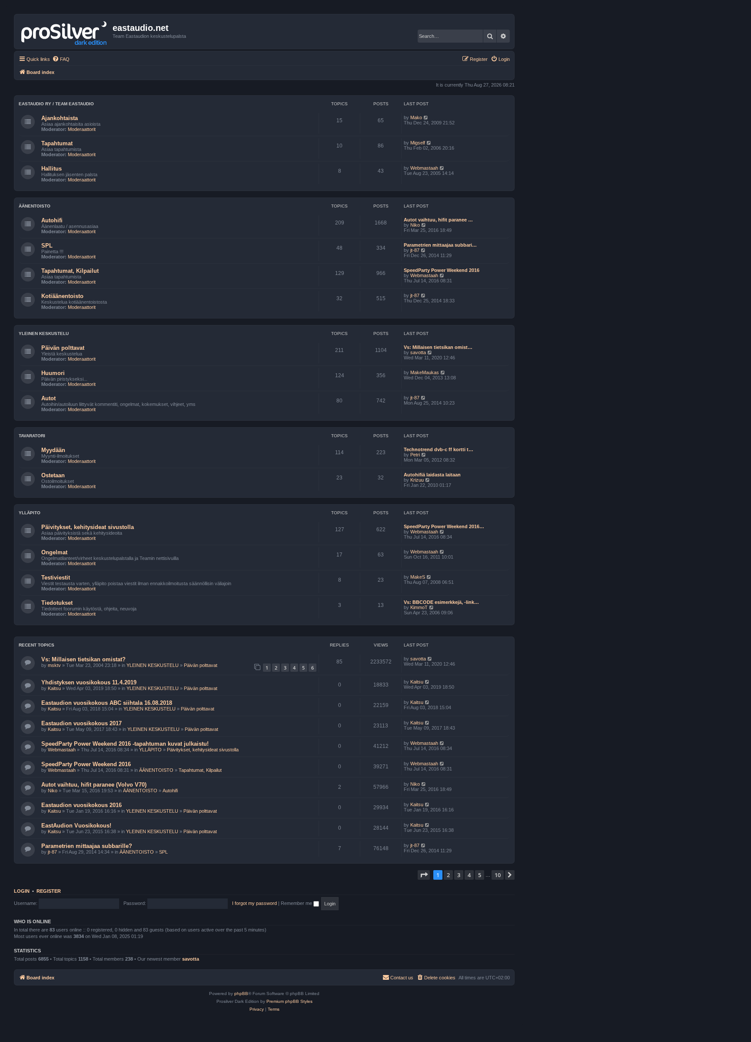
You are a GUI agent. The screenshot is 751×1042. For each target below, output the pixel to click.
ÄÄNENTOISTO (34, 206)
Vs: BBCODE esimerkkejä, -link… (441, 602)
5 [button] (479, 875)
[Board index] (65, 31)
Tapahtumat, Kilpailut (70, 271)
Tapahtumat (57, 143)
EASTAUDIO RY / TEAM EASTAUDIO (56, 103)
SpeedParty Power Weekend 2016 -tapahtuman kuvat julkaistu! (125, 743)
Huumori (53, 373)
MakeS (417, 577)
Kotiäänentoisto (62, 296)
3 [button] (458, 875)
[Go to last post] (430, 658)
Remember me (297, 903)
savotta (418, 352)
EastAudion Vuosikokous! (76, 825)
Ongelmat (54, 552)
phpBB (241, 993)
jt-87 (414, 250)
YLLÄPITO (29, 512)
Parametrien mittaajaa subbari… (440, 245)
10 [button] (498, 875)
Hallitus (51, 168)
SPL (47, 245)
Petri (415, 454)
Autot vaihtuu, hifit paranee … (438, 219)
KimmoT (419, 607)
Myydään (53, 450)
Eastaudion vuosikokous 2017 (81, 723)
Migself (417, 142)
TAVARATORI (32, 435)
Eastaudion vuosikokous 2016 (81, 805)
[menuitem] (61, 59)
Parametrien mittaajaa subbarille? (86, 846)
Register (49, 891)
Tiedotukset (57, 603)
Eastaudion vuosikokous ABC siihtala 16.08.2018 (106, 703)
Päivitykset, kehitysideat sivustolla (87, 527)
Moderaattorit (82, 129)
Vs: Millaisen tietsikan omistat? (83, 659)
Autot (48, 398)
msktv (54, 665)
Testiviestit (55, 577)
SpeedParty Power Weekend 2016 (441, 270)
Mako (416, 117)
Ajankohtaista (59, 118)
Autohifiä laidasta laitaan (432, 474)
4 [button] (469, 875)
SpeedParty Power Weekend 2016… (444, 526)
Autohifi (52, 220)
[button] (424, 875)
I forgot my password (254, 903)
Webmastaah (424, 168)
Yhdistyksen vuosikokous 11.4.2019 (88, 682)
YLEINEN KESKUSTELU (44, 333)
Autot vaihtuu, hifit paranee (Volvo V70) (93, 784)
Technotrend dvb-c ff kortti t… (438, 449)
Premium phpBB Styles (289, 1001)
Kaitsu (54, 688)
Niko (415, 225)
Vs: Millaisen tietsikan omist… (438, 347)
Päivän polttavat (62, 348)
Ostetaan (53, 475)
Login (22, 891)
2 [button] (448, 875)
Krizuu (417, 479)
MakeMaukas (424, 372)
